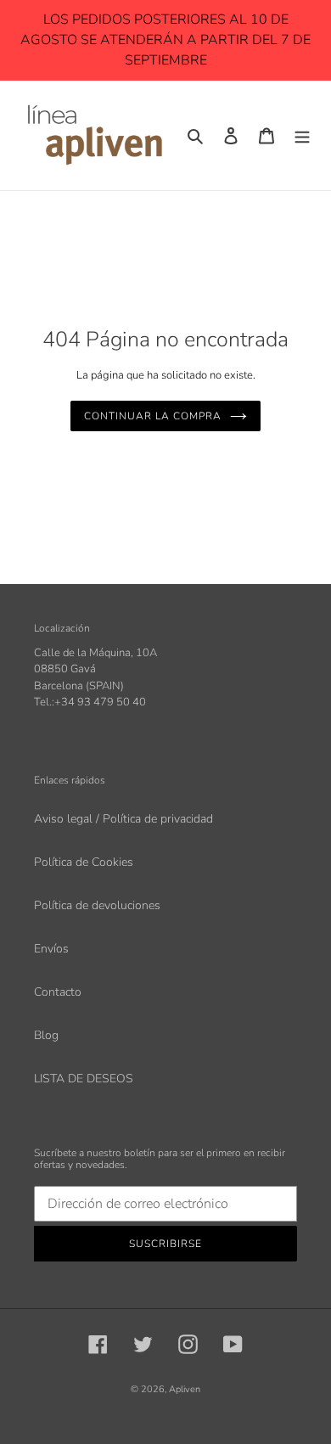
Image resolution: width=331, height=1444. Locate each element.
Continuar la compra (152, 416)
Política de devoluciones (97, 905)
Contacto (57, 992)
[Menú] (302, 136)
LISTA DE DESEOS (83, 1078)
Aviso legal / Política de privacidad (123, 819)
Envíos (51, 949)
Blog (46, 1035)
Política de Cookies (83, 862)
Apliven (184, 1389)
